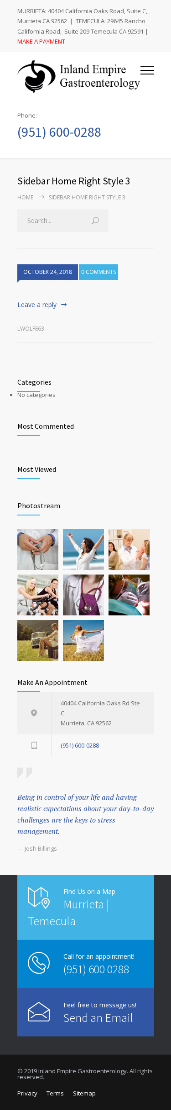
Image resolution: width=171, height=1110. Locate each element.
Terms (55, 1093)
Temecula (52, 920)
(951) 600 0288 (96, 968)
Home (25, 197)
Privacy (27, 1093)
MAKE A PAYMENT (41, 41)
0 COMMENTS (98, 272)
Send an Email (98, 1017)
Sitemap (84, 1093)
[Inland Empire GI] (78, 76)
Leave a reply (37, 304)
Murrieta (83, 904)
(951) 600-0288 (59, 131)
